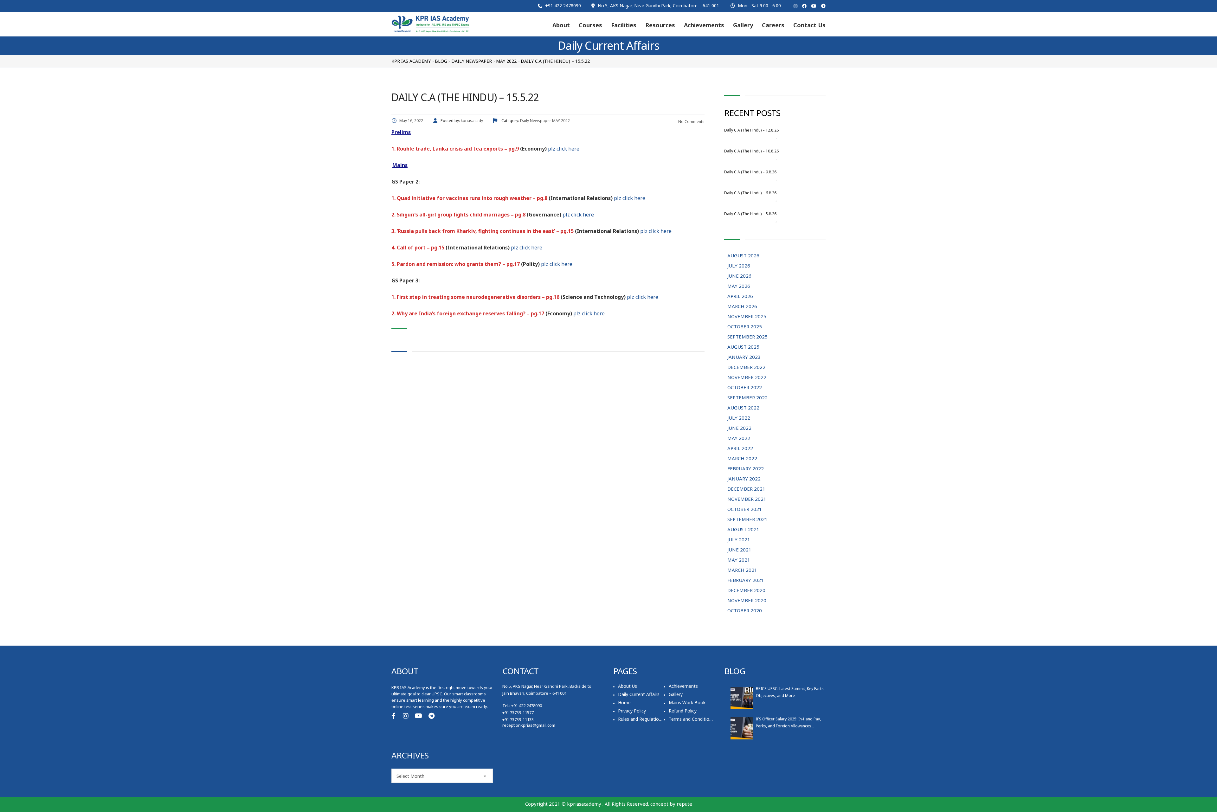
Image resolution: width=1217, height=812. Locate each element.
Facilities (623, 25)
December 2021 (746, 489)
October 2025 (744, 326)
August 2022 (743, 407)
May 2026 (738, 286)
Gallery (743, 25)
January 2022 (744, 478)
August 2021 (743, 529)
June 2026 (739, 276)
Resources (660, 25)
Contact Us (809, 25)
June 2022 (739, 428)
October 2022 (744, 387)
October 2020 (744, 610)
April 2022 (740, 448)
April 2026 (740, 296)
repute (684, 804)
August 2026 (762, 137)
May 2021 (738, 560)
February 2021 (745, 580)
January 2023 (744, 357)
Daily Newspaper (794, 137)
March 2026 (742, 306)
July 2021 (738, 539)
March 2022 (742, 458)
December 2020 (746, 590)
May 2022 (738, 438)
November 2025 (746, 316)
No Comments (691, 121)
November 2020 (746, 600)
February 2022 (745, 468)
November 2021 (746, 499)
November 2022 (746, 377)
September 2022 (747, 397)
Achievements (704, 25)
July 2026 (738, 265)
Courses (590, 25)
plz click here (563, 148)
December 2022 (746, 367)
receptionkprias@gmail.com (528, 725)
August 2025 (743, 347)
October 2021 (744, 509)
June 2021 (739, 549)
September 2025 (747, 336)
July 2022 (738, 418)
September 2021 (747, 519)
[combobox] (442, 776)
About (561, 25)
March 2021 (742, 570)
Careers (773, 25)
